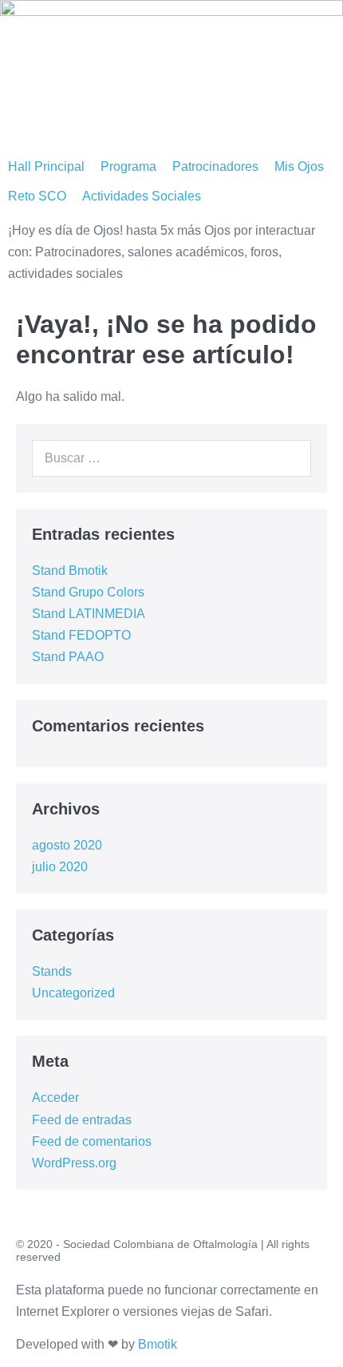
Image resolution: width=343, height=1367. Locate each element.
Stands (52, 971)
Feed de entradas (82, 1120)
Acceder (55, 1097)
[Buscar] (290, 458)
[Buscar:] (171, 458)
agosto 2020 (67, 845)
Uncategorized (73, 993)
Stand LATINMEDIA (88, 613)
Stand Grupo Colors (88, 592)
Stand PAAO (68, 657)
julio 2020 (60, 867)
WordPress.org (74, 1163)
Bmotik (157, 1344)
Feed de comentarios (92, 1141)
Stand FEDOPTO (81, 635)
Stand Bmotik (70, 570)
